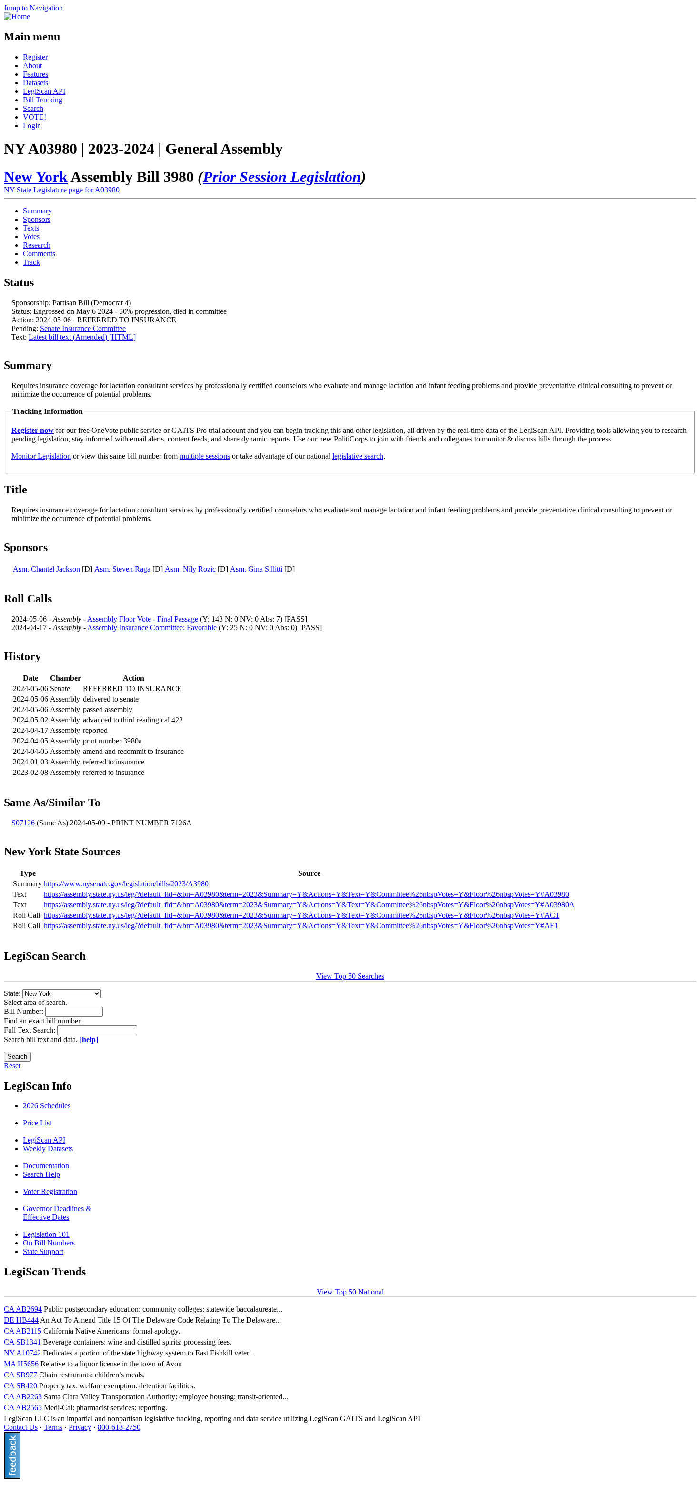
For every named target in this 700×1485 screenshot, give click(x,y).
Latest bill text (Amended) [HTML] (82, 337)
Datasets (35, 83)
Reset (12, 1066)
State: (13, 993)
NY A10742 (22, 1353)
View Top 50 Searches (350, 976)
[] (89, 1039)
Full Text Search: (30, 1030)
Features (35, 74)
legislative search (357, 456)
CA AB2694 (23, 1309)
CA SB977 (20, 1375)
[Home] (17, 16)
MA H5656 (21, 1364)
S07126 (23, 823)
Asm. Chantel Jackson (46, 569)
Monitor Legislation (41, 456)
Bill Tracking (42, 100)
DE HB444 (21, 1320)
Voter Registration (50, 1191)
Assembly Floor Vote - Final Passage (142, 619)
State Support (43, 1251)
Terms (53, 1427)
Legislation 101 (46, 1234)
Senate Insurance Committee (83, 328)
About (32, 65)
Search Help (41, 1174)
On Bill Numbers (49, 1243)
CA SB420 (20, 1386)
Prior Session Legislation (282, 176)
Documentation (46, 1166)
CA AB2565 (23, 1408)
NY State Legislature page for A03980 (62, 190)
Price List (37, 1123)
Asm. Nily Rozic (190, 569)
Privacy (80, 1427)
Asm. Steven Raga (122, 569)
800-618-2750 (119, 1427)
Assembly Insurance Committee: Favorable (152, 627)
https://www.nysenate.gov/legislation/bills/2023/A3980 (126, 884)
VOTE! (34, 117)
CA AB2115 (22, 1331)
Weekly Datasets (48, 1148)
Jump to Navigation (33, 8)
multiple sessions (205, 456)
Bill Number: (24, 1011)
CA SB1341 (22, 1342)
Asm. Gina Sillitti (256, 569)
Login (32, 125)
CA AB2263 (23, 1397)
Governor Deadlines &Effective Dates (57, 1212)
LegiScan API (44, 91)
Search (33, 108)
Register (35, 57)
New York (36, 176)
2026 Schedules (46, 1106)
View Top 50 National (350, 1292)
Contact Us (21, 1427)
